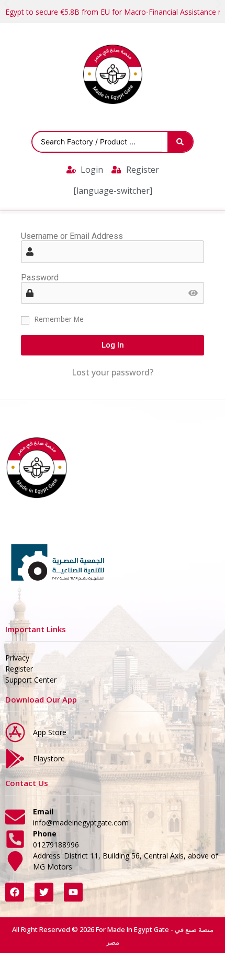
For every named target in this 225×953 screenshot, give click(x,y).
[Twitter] (44, 892)
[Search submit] (180, 142)
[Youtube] (73, 892)
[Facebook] (14, 892)
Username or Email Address (72, 236)
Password (40, 278)
